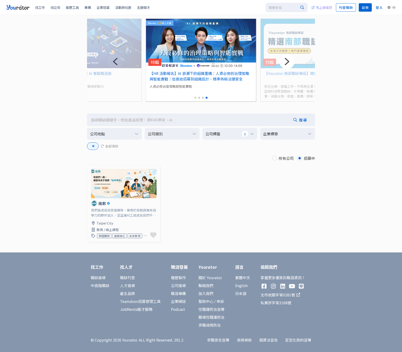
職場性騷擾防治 (211, 317)
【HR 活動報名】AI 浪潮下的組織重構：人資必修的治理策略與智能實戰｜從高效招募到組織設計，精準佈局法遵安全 (199, 76)
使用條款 (244, 340)
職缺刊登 (127, 277)
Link (91, 168)
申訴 (220, 301)
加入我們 (205, 293)
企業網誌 (178, 301)
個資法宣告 (268, 340)
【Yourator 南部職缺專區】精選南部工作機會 (302, 73)
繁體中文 (242, 277)
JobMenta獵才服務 (136, 309)
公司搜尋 (178, 285)
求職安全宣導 (218, 340)
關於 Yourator (210, 277)
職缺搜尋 (98, 277)
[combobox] (287, 7)
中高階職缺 (100, 285)
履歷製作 (178, 277)
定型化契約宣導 (298, 340)
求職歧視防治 (209, 325)
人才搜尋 (127, 285)
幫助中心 (205, 301)
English (241, 285)
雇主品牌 (127, 293)
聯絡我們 (205, 285)
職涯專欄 (178, 293)
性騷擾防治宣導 (211, 309)
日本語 (240, 293)
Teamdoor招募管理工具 (140, 301)
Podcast (178, 309)
